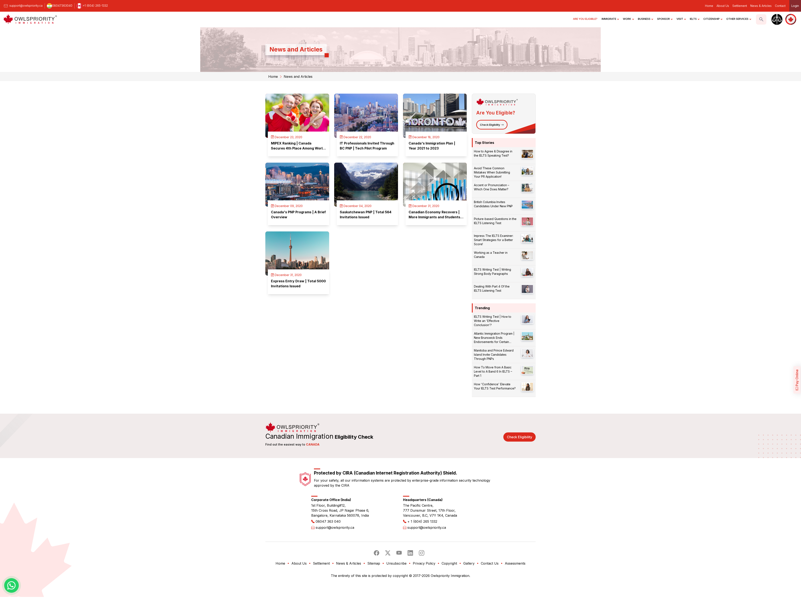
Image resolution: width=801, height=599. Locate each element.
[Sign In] (776, 19)
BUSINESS (644, 18)
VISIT (679, 18)
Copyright (449, 563)
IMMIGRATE (609, 18)
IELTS (693, 18)
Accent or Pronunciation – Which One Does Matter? (491, 187)
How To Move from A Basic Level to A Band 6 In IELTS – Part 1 (493, 371)
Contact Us (490, 563)
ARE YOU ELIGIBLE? (585, 18)
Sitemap (373, 563)
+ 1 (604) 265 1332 (422, 521)
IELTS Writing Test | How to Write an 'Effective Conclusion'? (492, 321)
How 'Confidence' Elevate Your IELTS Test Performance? (495, 386)
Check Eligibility (490, 124)
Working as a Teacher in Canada (491, 255)
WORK (627, 18)
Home (709, 6)
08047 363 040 (328, 521)
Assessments (515, 563)
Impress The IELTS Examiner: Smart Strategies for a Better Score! (493, 240)
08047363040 (62, 5)
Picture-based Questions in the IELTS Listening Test (495, 221)
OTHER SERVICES (737, 18)
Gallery (469, 563)
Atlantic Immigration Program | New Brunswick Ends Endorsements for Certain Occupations (494, 338)
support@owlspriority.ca (26, 5)
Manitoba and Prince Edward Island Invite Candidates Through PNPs (494, 354)
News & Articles (761, 6)
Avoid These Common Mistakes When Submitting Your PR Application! (492, 172)
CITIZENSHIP (711, 18)
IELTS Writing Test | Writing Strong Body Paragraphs (492, 271)
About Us (723, 6)
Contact (780, 6)
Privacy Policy (424, 563)
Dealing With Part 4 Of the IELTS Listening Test (492, 288)
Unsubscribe (396, 563)
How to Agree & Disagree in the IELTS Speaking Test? (493, 153)
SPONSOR (663, 18)
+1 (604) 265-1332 (95, 5)
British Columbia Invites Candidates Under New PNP (493, 204)
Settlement (739, 6)
